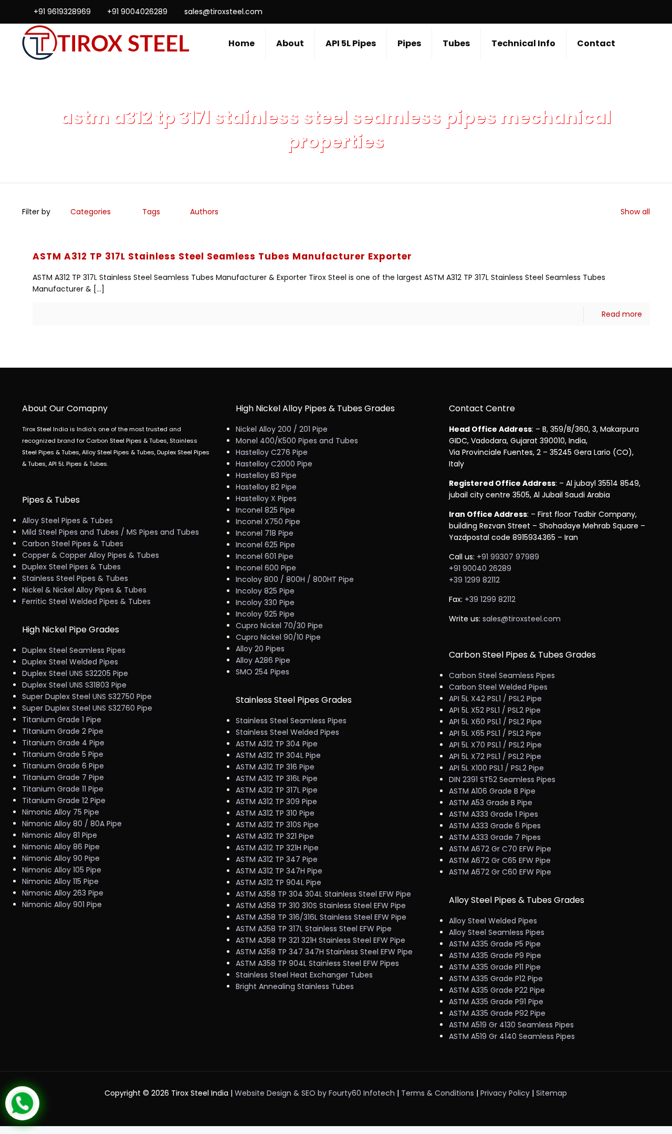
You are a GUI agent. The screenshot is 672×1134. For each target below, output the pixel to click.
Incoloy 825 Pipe (265, 591)
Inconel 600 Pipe (266, 568)
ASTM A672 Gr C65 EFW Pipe (500, 860)
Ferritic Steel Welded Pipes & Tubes (86, 601)
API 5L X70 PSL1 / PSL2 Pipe (495, 745)
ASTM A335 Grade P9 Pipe (495, 955)
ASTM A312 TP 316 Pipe (275, 767)
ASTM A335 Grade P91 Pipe (496, 1001)
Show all (635, 211)
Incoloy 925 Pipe (265, 614)
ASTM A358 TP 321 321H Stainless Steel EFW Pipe (320, 940)
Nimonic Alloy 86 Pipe (61, 846)
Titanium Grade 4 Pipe (63, 742)
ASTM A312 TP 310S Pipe (277, 824)
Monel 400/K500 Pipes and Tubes (297, 440)
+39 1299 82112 (474, 580)
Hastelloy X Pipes (266, 498)
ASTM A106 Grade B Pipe (492, 791)
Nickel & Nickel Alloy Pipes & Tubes (84, 590)
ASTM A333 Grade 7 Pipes (495, 837)
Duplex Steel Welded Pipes (70, 662)
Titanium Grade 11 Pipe (62, 789)
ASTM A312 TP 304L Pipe (278, 755)
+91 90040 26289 (480, 568)
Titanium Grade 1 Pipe (61, 719)
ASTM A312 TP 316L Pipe (277, 778)
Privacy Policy (505, 1093)
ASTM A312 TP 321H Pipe (277, 847)
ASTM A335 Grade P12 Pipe (496, 978)
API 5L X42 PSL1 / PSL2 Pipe (495, 698)
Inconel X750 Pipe (268, 521)
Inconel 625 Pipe (265, 544)
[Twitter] (616, 11)
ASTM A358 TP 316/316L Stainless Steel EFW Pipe (321, 917)
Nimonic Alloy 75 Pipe (60, 812)
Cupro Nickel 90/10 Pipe (278, 637)
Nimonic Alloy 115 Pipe (60, 881)
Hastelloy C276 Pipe (272, 452)
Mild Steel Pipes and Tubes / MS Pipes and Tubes (110, 532)
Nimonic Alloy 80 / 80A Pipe (72, 823)
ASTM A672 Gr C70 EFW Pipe (500, 849)
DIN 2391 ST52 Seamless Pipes (502, 779)
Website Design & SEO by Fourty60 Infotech (315, 1093)
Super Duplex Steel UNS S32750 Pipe (87, 696)
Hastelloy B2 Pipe (266, 487)
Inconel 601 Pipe (264, 556)
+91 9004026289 (137, 11)
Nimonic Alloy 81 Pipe (59, 835)
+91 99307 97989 (508, 557)
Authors (204, 211)
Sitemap (551, 1093)
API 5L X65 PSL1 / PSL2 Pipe (495, 733)
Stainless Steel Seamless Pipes (291, 720)
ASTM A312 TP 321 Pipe (275, 836)
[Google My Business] (644, 11)
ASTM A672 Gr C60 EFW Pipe (500, 872)
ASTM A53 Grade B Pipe (490, 802)
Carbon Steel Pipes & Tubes (72, 543)
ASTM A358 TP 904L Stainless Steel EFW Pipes (317, 963)
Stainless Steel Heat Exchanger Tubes (304, 975)
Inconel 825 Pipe (265, 510)
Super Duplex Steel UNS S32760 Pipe (87, 708)
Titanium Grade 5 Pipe (62, 754)
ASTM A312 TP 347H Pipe (279, 871)
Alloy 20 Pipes (260, 648)
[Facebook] (601, 11)
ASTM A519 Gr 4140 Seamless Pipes (512, 1036)
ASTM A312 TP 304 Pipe (277, 743)
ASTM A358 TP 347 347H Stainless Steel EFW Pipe (324, 951)
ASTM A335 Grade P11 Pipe (495, 967)
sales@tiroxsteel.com (223, 11)
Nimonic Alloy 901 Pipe (62, 904)
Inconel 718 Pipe (264, 533)
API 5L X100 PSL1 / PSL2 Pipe (496, 768)
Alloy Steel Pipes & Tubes (67, 520)
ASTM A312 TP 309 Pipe (276, 801)
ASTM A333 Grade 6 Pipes (495, 825)
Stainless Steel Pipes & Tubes (75, 578)
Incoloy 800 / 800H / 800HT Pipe (295, 579)
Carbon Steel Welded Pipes (498, 687)
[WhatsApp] (587, 11)
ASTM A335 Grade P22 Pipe (497, 990)
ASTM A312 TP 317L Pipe (277, 790)
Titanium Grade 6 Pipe (63, 766)
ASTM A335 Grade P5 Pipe (495, 944)
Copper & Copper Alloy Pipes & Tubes (90, 555)
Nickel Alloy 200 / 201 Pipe (282, 429)
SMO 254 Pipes (262, 672)
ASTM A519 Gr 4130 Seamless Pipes (511, 1024)
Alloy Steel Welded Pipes (493, 920)
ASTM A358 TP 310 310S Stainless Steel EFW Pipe (321, 905)
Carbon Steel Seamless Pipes (502, 675)
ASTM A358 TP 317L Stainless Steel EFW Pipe (314, 928)
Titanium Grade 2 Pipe (62, 731)
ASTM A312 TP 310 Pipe (275, 813)
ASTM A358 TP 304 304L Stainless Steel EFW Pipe (323, 894)
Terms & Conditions (437, 1093)
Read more (622, 314)
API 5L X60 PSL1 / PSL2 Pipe (495, 721)
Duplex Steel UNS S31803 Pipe (74, 685)
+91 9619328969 (62, 11)
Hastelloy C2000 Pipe (274, 464)
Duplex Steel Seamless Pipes (73, 650)
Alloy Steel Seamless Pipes (496, 932)
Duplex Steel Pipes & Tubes (71, 566)
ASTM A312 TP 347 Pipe (277, 859)
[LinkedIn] (630, 11)
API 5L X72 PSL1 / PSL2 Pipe (495, 756)
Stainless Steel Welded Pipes (287, 732)
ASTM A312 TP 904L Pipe (278, 882)
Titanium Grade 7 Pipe (63, 777)
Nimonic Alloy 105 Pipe (61, 870)
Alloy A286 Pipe (263, 660)
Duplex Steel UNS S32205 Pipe (75, 673)
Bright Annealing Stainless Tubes (295, 986)
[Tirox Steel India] (106, 43)
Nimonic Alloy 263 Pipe (62, 893)
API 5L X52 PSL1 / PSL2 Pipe (495, 710)
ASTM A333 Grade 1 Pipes (493, 814)
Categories (90, 211)
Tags (151, 211)
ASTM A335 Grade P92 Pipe (497, 1013)
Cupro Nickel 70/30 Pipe (279, 625)
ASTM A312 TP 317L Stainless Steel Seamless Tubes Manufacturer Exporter (222, 256)
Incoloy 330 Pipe (265, 602)
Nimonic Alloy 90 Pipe (61, 858)
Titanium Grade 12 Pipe (64, 800)
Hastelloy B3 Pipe (266, 475)
